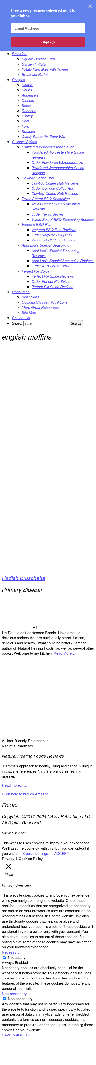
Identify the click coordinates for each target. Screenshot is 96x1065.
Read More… (64, 653)
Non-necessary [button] (14, 993)
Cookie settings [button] (35, 853)
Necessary (17, 957)
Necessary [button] (11, 952)
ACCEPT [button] (61, 853)
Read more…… (14, 785)
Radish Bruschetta (23, 577)
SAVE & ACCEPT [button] (16, 1034)
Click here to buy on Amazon (25, 793)
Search (17, 323)
